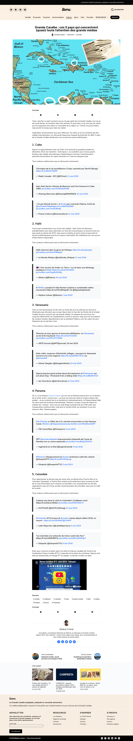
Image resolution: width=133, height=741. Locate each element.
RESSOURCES (101, 17)
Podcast (56, 722)
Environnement (58, 17)
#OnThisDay (41, 421)
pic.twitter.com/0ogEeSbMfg (49, 272)
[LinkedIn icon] (62, 641)
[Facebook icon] (58, 641)
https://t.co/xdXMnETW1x (72, 355)
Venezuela (56, 602)
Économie (37, 17)
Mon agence (111, 719)
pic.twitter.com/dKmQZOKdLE (72, 538)
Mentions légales (113, 724)
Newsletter (57, 724)
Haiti (88, 599)
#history (46, 424)
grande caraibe (77, 599)
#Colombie (41, 518)
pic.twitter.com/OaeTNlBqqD (49, 252)
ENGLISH (115, 17)
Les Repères (57, 716)
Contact (109, 722)
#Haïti (49, 270)
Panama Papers (54, 395)
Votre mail (12, 724)
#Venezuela (88, 333)
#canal (66, 457)
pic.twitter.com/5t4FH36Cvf (70, 503)
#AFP (68, 520)
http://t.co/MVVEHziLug (60, 459)
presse (46, 602)
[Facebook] (57, 115)
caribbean (47, 599)
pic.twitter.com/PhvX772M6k (49, 338)
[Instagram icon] (70, 641)
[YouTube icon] (74, 641)
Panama (36, 602)
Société (28, 17)
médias (97, 599)
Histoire (82, 722)
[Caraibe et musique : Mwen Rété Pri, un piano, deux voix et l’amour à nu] (90, 674)
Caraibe (36, 599)
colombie (57, 599)
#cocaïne (65, 518)
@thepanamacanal (58, 424)
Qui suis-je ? (111, 716)
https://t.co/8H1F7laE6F (46, 171)
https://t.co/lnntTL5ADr (66, 335)
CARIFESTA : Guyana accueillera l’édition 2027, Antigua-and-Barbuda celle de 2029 (66, 686)
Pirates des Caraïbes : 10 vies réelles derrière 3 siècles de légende (41, 685)
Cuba (66, 599)
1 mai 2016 (67, 295)
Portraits (90, 17)
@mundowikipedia (48, 439)
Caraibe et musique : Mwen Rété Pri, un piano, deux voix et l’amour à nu (90, 685)
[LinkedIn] (92, 115)
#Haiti (41, 287)
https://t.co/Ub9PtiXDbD (63, 206)
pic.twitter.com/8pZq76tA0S (79, 441)
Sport (76, 17)
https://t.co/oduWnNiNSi (63, 270)
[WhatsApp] (40, 115)
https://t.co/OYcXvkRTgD (55, 520)
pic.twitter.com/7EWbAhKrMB (55, 188)
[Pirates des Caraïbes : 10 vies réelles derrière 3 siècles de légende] (42, 674)
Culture (69, 17)
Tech (82, 17)
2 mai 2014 (68, 464)
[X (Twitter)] (11, 10)
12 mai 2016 (73, 214)
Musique (83, 719)
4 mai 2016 (70, 429)
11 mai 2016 (72, 176)
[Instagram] (16, 10)
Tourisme (46, 17)
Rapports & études (59, 719)
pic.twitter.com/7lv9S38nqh (48, 208)
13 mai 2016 (82, 194)
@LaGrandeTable (44, 206)
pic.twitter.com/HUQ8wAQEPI (81, 424)
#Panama (40, 457)
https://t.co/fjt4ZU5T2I (88, 375)
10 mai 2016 (61, 277)
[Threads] (20, 10)
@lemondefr (41, 358)
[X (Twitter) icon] (66, 641)
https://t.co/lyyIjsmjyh (82, 250)
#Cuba (63, 204)
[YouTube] (25, 10)
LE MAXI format (85, 716)
